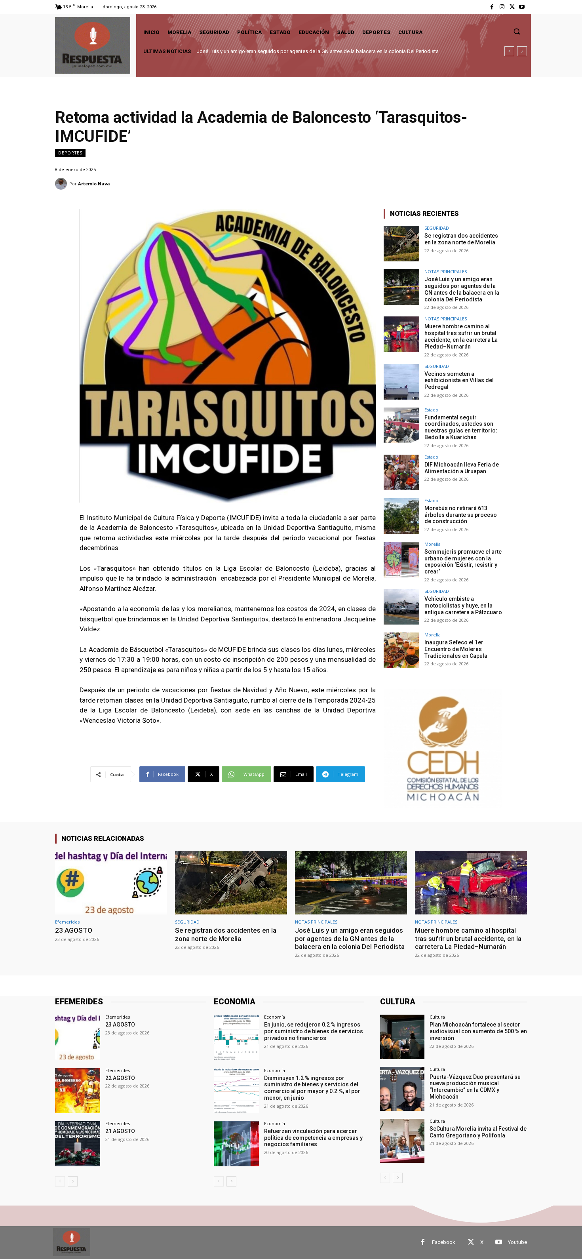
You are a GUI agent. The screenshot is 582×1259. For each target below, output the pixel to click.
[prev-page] (60, 1181)
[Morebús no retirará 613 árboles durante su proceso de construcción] (401, 516)
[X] (512, 7)
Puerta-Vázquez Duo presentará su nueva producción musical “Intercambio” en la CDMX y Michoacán (475, 1087)
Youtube (517, 1242)
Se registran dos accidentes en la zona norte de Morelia (461, 239)
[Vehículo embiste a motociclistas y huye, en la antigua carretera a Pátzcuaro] (401, 607)
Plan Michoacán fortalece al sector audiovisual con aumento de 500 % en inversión (478, 1031)
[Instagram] (502, 7)
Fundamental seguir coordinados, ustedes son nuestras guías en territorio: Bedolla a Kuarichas (460, 427)
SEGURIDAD (436, 228)
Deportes (70, 153)
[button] (516, 31)
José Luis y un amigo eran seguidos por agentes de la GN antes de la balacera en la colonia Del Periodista (461, 289)
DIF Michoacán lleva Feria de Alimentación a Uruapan (461, 467)
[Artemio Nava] (62, 184)
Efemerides (67, 922)
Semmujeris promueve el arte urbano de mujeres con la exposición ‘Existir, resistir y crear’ (463, 562)
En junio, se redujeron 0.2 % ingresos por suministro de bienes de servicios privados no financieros (313, 1031)
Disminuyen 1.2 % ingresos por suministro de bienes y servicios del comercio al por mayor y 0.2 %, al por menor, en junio (312, 1088)
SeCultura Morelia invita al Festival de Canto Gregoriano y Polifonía (478, 1132)
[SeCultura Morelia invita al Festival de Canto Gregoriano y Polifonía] (402, 1141)
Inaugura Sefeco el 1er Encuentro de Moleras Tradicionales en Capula (455, 649)
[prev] (509, 51)
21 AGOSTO (120, 1131)
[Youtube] (522, 7)
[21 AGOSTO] (77, 1143)
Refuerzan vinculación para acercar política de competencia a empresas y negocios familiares (313, 1138)
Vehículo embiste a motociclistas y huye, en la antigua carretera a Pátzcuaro (463, 605)
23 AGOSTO (73, 930)
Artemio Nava (94, 184)
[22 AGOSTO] (77, 1090)
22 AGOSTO (120, 1078)
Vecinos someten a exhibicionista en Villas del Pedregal (459, 380)
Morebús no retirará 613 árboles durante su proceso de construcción (460, 515)
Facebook (443, 1242)
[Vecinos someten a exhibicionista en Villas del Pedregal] (401, 382)
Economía (274, 1017)
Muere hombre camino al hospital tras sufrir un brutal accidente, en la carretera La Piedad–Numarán (310, 51)
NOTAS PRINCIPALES (445, 271)
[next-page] (73, 1181)
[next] (522, 51)
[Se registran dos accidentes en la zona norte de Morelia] (401, 243)
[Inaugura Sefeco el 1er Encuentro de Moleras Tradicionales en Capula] (401, 650)
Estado (431, 410)
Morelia (432, 544)
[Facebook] (492, 7)
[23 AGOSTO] (111, 882)
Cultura (437, 1017)
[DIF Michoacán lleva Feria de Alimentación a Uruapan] (401, 472)
